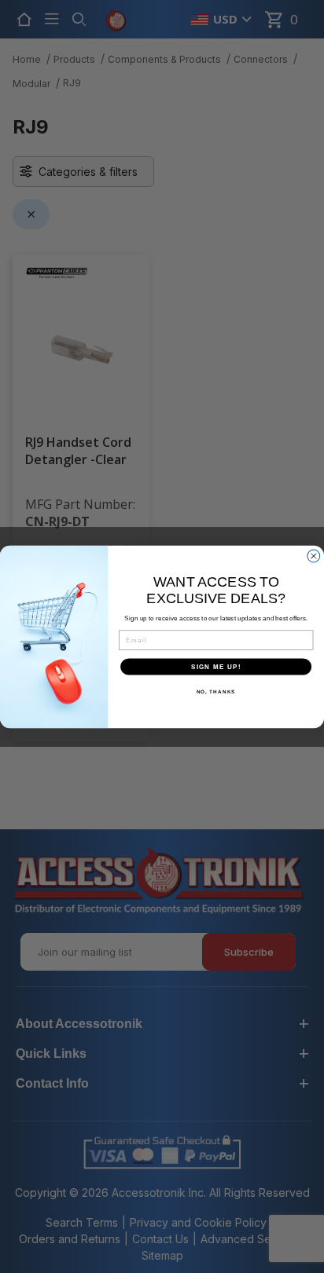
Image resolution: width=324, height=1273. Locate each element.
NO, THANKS (216, 691)
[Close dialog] (313, 556)
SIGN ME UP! (216, 666)
